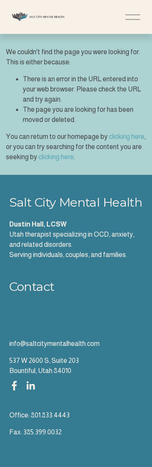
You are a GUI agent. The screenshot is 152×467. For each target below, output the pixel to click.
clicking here (126, 136)
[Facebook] (14, 386)
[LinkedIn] (30, 386)
